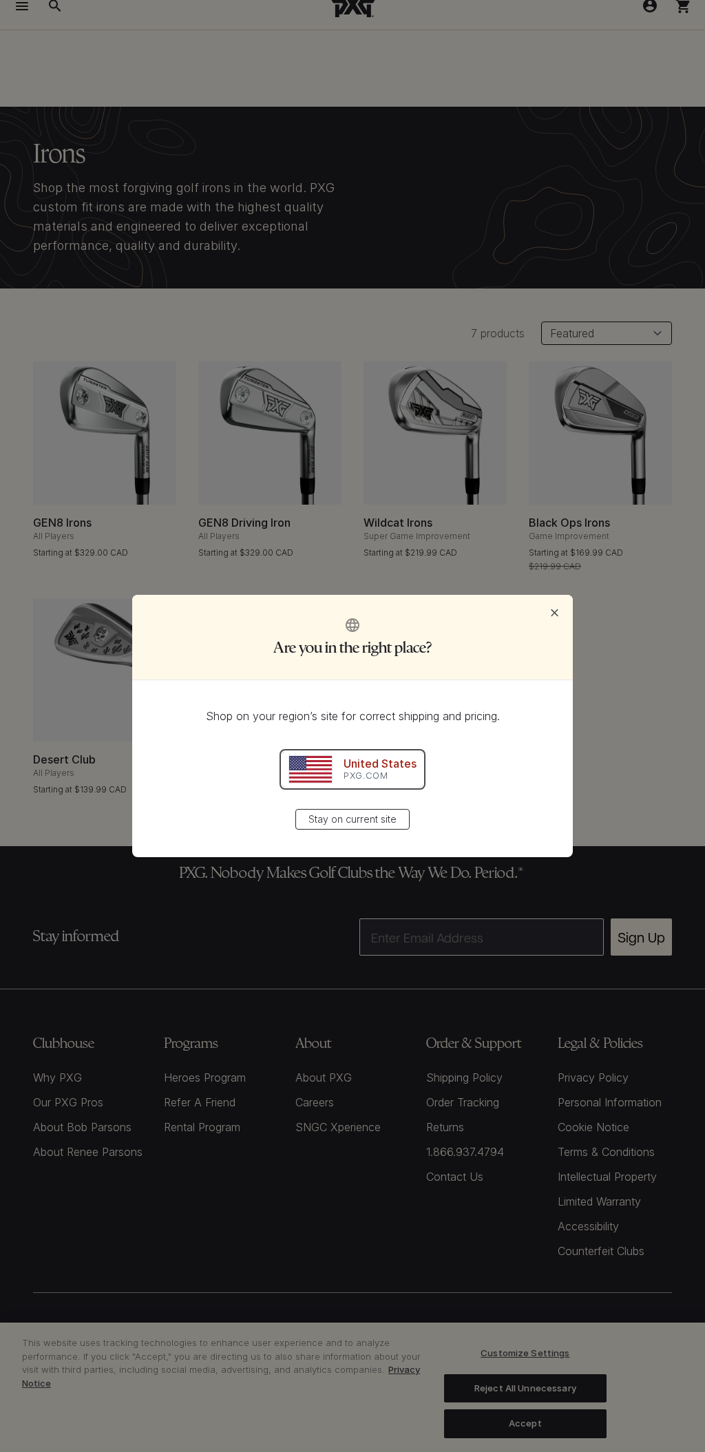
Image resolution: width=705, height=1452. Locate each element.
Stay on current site (352, 819)
